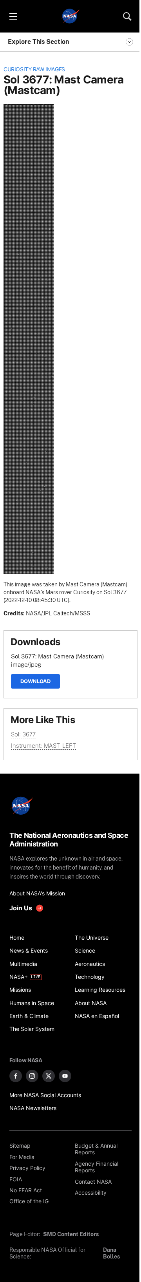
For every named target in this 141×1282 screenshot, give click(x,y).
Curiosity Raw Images (34, 69)
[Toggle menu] (12, 16)
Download (35, 681)
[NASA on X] (48, 1076)
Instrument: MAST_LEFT (43, 745)
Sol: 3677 (23, 734)
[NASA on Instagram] (32, 1076)
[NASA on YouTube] (65, 1076)
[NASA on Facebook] (15, 1076)
